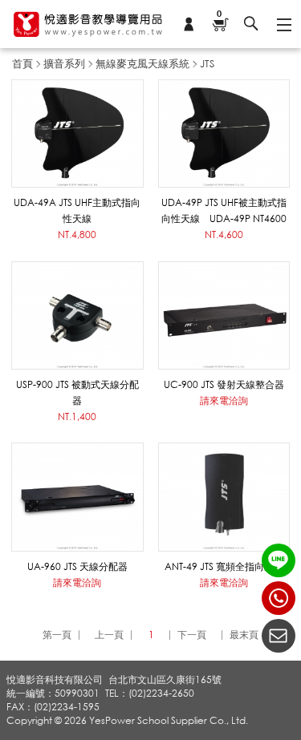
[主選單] (283, 24)
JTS (207, 63)
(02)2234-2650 (278, 598)
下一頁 (191, 635)
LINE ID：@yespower (278, 560)
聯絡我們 (278, 636)
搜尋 (251, 24)
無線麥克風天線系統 (142, 63)
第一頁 (57, 635)
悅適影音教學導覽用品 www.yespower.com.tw (88, 24)
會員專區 (188, 24)
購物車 (219, 14)
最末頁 (244, 635)
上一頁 (109, 635)
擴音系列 (64, 63)
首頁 (22, 63)
